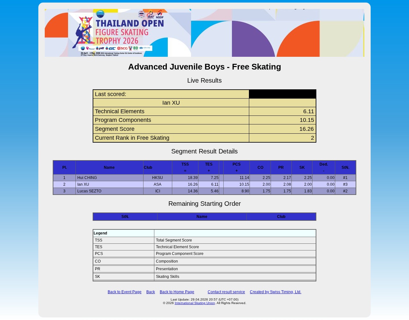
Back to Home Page (177, 292)
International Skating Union (195, 303)
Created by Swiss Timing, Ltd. (275, 292)
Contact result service (226, 292)
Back (150, 292)
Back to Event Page (125, 292)
